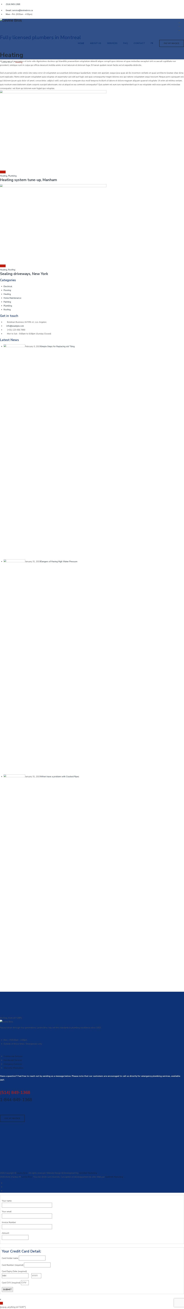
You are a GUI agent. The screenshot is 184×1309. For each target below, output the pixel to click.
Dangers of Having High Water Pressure (59, 561)
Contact (139, 43)
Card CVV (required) (11, 1282)
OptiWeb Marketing (88, 1173)
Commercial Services (13, 1056)
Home (81, 43)
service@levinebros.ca (22, 10)
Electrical (8, 286)
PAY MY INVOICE (171, 43)
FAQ (125, 43)
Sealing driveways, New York (24, 273)
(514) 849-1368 (13, 4)
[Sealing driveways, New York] (1, 266)
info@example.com (15, 326)
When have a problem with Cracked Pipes (60, 776)
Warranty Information (13, 1068)
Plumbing (12, 175)
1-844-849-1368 (16, 1100)
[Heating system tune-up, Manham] (1, 172)
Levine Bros (22, 1173)
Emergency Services (13, 1064)
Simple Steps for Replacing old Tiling (58, 346)
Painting (7, 302)
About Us (95, 43)
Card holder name (10, 1258)
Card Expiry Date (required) (14, 1271)
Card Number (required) (12, 1265)
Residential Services (13, 1060)
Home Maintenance (12, 298)
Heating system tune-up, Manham (28, 179)
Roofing (11, 269)
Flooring (7, 290)
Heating (3, 175)
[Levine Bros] (92, 20)
